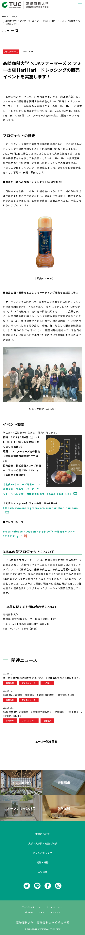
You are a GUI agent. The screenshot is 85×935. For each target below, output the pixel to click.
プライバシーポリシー (31, 907)
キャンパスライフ (42, 852)
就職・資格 (42, 862)
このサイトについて (53, 907)
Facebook (47, 886)
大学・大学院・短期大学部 (42, 843)
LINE (37, 886)
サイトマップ (54, 912)
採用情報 (29, 912)
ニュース (40, 912)
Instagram (58, 886)
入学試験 (42, 871)
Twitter (27, 886)
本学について (42, 834)
